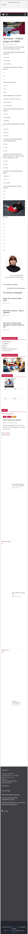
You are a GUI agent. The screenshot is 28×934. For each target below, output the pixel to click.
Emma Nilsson (14, 422)
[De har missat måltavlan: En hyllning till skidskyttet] (6, 486)
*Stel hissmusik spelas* (12, 420)
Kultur (14, 416)
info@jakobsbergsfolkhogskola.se (9, 781)
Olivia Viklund (14, 44)
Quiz (5, 35)
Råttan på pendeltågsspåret (16, 702)
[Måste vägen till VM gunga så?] (6, 594)
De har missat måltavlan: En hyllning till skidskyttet (18, 484)
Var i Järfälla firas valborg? (10, 284)
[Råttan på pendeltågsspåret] (6, 703)
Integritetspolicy (5, 785)
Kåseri (4, 416)
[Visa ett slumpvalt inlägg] (24, 14)
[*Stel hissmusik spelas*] (14, 414)
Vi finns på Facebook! (6, 782)
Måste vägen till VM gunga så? (18, 593)
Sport (8, 35)
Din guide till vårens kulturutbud (16, 288)
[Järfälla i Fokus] (3, 14)
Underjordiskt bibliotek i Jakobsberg (10, 794)
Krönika (9, 416)
